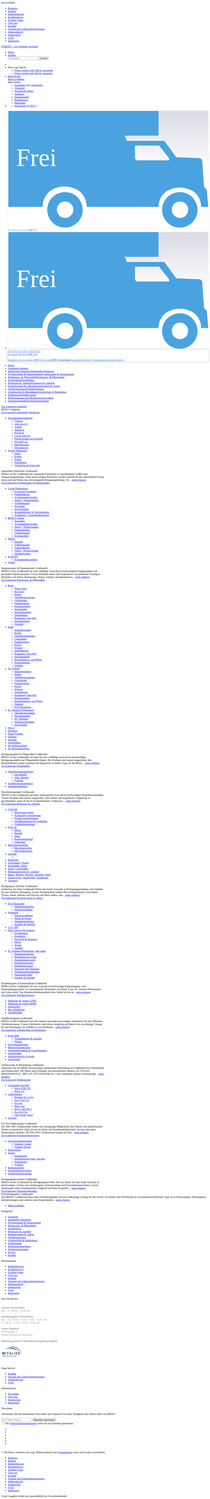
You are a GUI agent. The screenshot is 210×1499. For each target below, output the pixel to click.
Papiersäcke (14, 1006)
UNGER (12, 809)
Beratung (12, 8)
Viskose (18, 421)
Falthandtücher (22, 494)
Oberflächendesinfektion (20, 771)
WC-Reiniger (21, 719)
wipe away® (21, 424)
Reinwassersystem (23, 812)
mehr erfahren (79, 480)
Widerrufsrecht (15, 32)
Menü (11, 52)
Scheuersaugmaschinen (20, 1141)
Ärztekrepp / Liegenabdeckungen (31, 515)
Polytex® (19, 432)
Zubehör (18, 624)
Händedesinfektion (17, 786)
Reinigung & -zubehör (19, 1231)
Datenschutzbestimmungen (24, 1423)
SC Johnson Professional (21, 710)
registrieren (37, 85)
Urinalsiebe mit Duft (18, 1085)
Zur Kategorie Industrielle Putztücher (20, 412)
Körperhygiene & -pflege (21, 1234)
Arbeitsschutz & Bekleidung (22, 1240)
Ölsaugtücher (21, 447)
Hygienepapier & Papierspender (24, 1222)
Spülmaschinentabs (24, 722)
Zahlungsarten (21, 97)
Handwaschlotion (23, 909)
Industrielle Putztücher (19, 1219)
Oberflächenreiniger (24, 597)
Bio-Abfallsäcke (16, 1009)
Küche (17, 644)
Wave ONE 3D (22, 1088)
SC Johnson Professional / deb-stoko (27, 951)
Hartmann (13, 912)
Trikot (17, 453)
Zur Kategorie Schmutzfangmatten (19, 1191)
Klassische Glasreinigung (27, 815)
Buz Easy (19, 591)
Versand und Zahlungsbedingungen (26, 29)
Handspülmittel (22, 716)
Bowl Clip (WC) (23, 1109)
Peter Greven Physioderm (21, 930)
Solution (12, 736)
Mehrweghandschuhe (19, 1047)
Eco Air (18, 1103)
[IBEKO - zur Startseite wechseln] (19, 46)
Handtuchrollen (22, 553)
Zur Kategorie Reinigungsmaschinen (20, 1135)
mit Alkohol (20, 774)
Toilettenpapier (22, 503)
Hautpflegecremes (23, 965)
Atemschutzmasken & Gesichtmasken (27, 1050)
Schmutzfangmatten (18, 1249)
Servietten (19, 506)
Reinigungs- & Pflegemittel (22, 1225)
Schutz (17, 945)
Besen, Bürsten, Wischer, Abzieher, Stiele (29, 874)
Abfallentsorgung (17, 1237)
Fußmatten (19, 842)
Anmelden (20, 85)
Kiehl (11, 627)
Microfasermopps (23, 851)
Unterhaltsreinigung (24, 824)
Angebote (13, 1216)
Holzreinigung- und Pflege (28, 659)
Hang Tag (19, 1106)
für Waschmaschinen (18, 748)
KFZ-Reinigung (22, 707)
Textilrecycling (15, 20)
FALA (11, 727)
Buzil (10, 585)
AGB (11, 38)
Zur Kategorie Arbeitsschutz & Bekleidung (23, 1030)
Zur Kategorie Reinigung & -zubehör (20, 804)
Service (12, 1252)
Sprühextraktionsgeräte (20, 1173)
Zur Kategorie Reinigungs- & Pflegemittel (23, 580)
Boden (17, 594)
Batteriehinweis (16, 14)
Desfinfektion (21, 650)
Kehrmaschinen (16, 1167)
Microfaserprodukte (18, 845)
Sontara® (19, 429)
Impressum (13, 41)
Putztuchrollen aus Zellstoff (28, 438)
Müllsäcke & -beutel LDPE (22, 1000)
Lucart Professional (18, 488)
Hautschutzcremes (23, 963)
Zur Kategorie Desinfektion (15, 766)
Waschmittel (20, 609)
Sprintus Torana (22, 1147)
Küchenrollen (21, 509)
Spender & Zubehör (24, 924)
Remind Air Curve (24, 1097)
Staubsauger (20, 1155)
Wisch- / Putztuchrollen (26, 527)
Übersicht (19, 88)
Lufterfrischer (15, 1094)
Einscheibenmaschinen (20, 1170)
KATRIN (13, 556)
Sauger (11, 1152)
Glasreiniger (20, 600)
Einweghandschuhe (18, 1044)
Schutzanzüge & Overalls (21, 1056)
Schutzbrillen (14, 1053)
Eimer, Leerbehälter (18, 868)
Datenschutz (14, 35)
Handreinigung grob (24, 960)
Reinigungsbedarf (23, 839)
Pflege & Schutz (22, 918)
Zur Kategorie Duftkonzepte (16, 1079)
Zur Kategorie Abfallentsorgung (17, 995)
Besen (17, 830)
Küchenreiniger (22, 606)
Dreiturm (12, 730)
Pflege (17, 942)
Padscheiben (14, 1150)
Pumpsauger (20, 1161)
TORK (11, 562)
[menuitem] (108, 8)
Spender (18, 541)
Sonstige (12, 739)
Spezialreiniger (22, 621)
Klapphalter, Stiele (17, 865)
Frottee (18, 459)
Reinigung (19, 936)
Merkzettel (19, 103)
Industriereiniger (22, 612)
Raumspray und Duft (25, 618)
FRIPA (11, 538)
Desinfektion (21, 615)
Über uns (12, 23)
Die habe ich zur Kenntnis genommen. (39, 1423)
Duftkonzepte (15, 1243)
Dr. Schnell (14, 668)
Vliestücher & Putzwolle (27, 465)
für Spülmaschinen (17, 745)
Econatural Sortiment (25, 491)
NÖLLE (12, 827)
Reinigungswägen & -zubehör (23, 871)
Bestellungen (21, 100)
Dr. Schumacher (16, 903)
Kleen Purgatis (15, 733)
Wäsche (18, 647)
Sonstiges (13, 880)
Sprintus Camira (22, 1144)
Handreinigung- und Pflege (28, 701)
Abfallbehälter (15, 1012)
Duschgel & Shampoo (25, 939)
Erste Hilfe (13, 1035)
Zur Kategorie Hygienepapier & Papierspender (25, 483)
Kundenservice (15, 17)
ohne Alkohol (21, 777)
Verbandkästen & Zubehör (28, 1038)
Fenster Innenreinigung (26, 818)
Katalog (12, 11)
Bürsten (18, 833)
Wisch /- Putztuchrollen (26, 500)
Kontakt (12, 26)
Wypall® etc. (21, 441)
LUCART (13, 927)
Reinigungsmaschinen (19, 1246)
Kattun (17, 456)
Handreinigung (22, 662)
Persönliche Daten (23, 91)
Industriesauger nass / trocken (29, 1158)
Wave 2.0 (19, 1091)
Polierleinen (20, 462)
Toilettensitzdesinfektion (20, 783)
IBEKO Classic (16, 518)
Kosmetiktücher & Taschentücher (31, 512)
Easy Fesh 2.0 (21, 1100)
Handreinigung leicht (25, 957)
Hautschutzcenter (23, 974)
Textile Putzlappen (17, 450)
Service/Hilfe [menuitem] (23, 21)
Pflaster (18, 1041)
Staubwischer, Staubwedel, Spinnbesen (28, 877)
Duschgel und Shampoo (26, 968)
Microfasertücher (23, 848)
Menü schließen (16, 79)
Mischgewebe (21, 444)
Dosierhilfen (14, 742)
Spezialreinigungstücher (20, 418)
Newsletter (13, 1393)
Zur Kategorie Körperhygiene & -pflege (22, 898)
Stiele (17, 836)
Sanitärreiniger (22, 603)
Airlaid (18, 427)
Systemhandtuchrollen (25, 497)
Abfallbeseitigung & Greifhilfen (30, 821)
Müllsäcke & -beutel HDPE (22, 1003)
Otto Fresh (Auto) (23, 1115)
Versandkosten (65, 1452)
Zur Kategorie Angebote (14, 406)
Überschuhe (14, 1059)
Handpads (13, 859)
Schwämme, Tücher (18, 862)
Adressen (19, 94)
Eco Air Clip (21, 1112)
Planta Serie (20, 588)
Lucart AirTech (22, 435)
